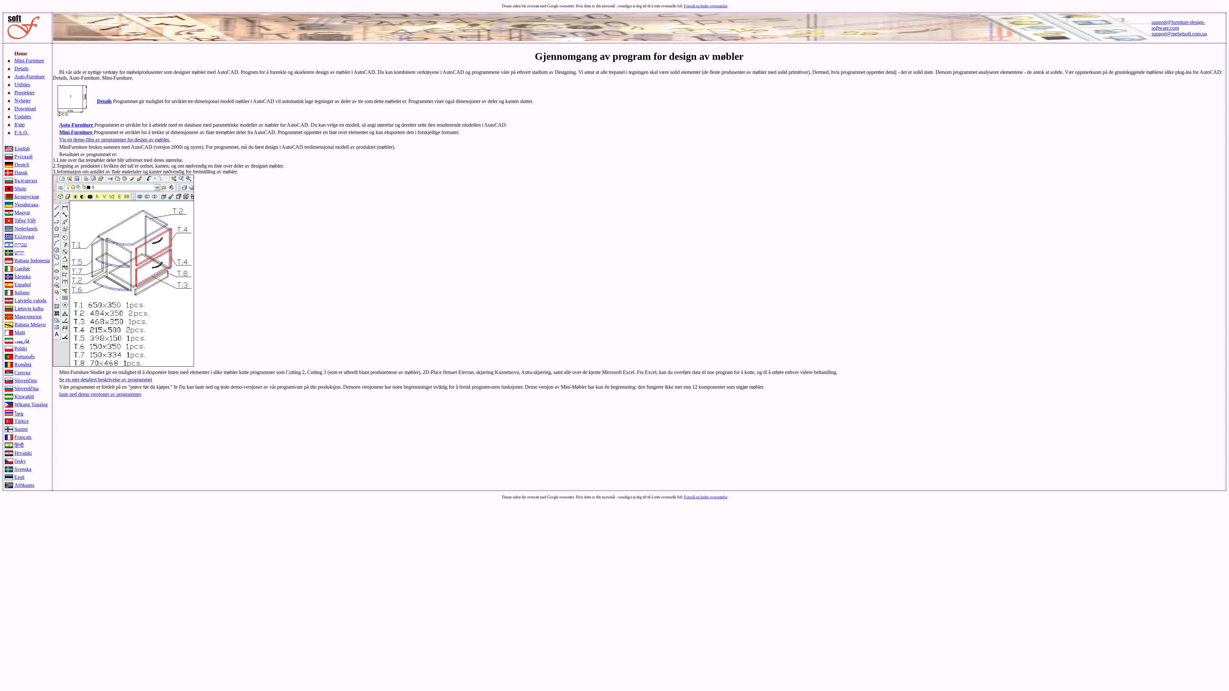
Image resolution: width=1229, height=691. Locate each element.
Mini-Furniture (29, 60)
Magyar (22, 212)
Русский (23, 156)
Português (24, 356)
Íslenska (22, 276)
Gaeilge (22, 268)
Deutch (21, 164)
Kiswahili (24, 396)
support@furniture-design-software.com (1178, 25)
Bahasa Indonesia (32, 260)
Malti (19, 332)
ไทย (18, 414)
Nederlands (25, 228)
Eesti (19, 477)
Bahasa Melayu (30, 324)
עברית (20, 244)
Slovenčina (25, 380)
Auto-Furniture (29, 76)
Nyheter (22, 100)
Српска (22, 372)
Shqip (20, 188)
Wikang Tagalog (31, 404)
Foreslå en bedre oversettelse (705, 6)
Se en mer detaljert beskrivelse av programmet (105, 379)
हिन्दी (19, 445)
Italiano (21, 292)
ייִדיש (19, 252)
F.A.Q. (21, 132)
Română (22, 364)
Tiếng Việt (25, 220)
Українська (26, 204)
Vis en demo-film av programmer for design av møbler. (114, 139)
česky (20, 461)
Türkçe (21, 421)
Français (22, 437)
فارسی (21, 341)
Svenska (22, 469)
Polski (20, 348)
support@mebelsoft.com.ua (1179, 33)
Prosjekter (24, 92)
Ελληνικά (24, 236)
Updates (22, 116)
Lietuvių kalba (29, 308)
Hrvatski (23, 453)
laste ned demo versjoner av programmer (100, 394)
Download (25, 108)
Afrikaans (24, 485)
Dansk (21, 172)
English (22, 148)
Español (22, 284)
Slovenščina (26, 388)
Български (25, 180)
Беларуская (26, 196)
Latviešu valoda (30, 300)
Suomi (21, 429)
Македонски (28, 316)
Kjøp (19, 124)
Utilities (22, 84)
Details (21, 68)
